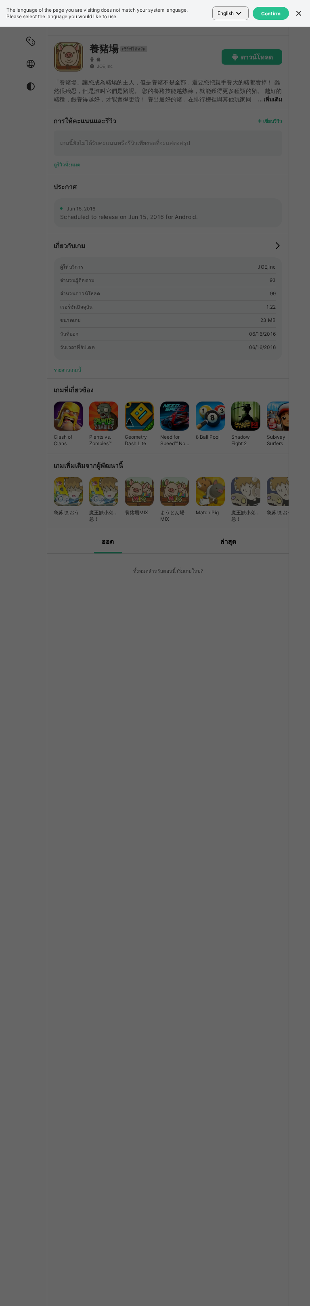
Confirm (271, 14)
